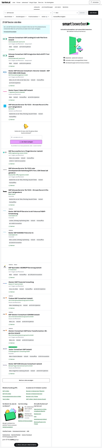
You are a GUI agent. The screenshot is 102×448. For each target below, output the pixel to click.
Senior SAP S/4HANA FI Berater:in (21, 233)
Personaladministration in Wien (12, 396)
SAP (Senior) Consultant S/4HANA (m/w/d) (24, 315)
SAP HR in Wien (7, 394)
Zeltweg (16, 220)
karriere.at (38, 406)
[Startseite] (7, 2)
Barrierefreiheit (16, 435)
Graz (28, 80)
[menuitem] (10, 17)
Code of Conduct (27, 435)
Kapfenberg (22, 220)
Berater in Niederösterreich (34, 394)
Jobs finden (93, 13)
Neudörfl (31, 114)
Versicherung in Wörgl (40, 419)
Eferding (25, 114)
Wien (19, 22)
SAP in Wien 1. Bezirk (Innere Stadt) (36, 399)
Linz (13, 80)
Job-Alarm (58, 7)
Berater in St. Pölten (32, 396)
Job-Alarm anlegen (27, 142)
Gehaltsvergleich (8, 427)
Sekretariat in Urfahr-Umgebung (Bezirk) (40, 410)
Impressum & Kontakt (19, 431)
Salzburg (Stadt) (24, 371)
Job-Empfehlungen (47, 7)
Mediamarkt (37, 414)
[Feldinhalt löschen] (50, 13)
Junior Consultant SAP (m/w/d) (20, 349)
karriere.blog (22, 404)
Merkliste (65, 7)
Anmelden (96, 2)
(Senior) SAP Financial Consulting (21, 282)
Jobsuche (37, 7)
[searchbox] (26, 137)
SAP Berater (9, 22)
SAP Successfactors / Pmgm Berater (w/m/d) (26, 151)
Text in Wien (6, 399)
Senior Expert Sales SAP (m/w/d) (21, 90)
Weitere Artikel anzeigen (25, 421)
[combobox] (28, 13)
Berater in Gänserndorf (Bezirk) (35, 391)
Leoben (17, 158)
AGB (28, 431)
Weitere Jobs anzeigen (26, 380)
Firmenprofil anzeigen (10, 31)
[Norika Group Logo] (10, 440)
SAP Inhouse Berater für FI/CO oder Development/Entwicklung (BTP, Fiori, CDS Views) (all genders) (28, 170)
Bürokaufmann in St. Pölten (40, 423)
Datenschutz (6, 435)
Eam (35, 416)
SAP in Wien (6, 391)
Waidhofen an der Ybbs (16, 114)
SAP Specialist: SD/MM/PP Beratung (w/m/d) (25, 268)
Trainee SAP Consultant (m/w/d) (21, 298)
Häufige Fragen (7, 431)
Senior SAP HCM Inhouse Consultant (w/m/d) (25, 364)
